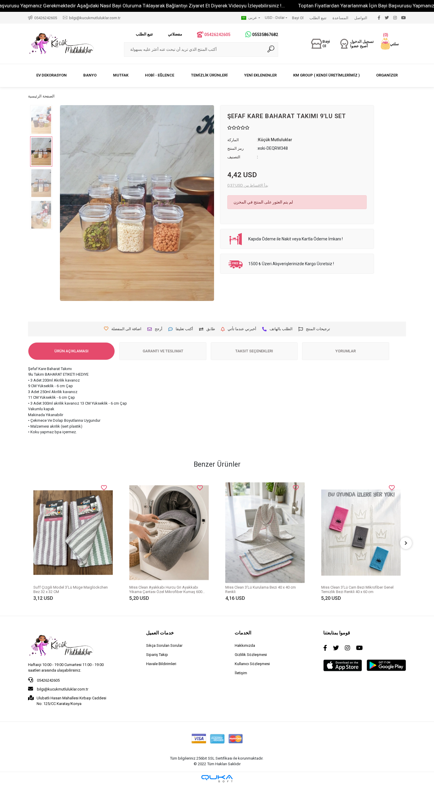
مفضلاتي (175, 34)
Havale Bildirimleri (161, 664)
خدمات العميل (160, 633)
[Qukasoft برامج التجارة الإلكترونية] (217, 778)
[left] (28, 543)
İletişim (241, 673)
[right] (406, 543)
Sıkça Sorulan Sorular (164, 645)
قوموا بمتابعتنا (336, 633)
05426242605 (48, 680)
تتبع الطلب (318, 18)
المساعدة (340, 18)
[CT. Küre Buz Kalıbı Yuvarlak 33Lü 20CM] (363, 521)
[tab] (71, 351)
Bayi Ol (298, 18)
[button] (390, 44)
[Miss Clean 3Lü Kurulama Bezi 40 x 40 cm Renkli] (171, 533)
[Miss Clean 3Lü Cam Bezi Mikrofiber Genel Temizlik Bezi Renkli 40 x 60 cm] (267, 533)
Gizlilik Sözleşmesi (251, 654)
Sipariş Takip (157, 654)
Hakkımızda (245, 645)
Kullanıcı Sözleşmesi (252, 664)
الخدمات (243, 633)
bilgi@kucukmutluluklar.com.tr (62, 689)
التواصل (360, 18)
